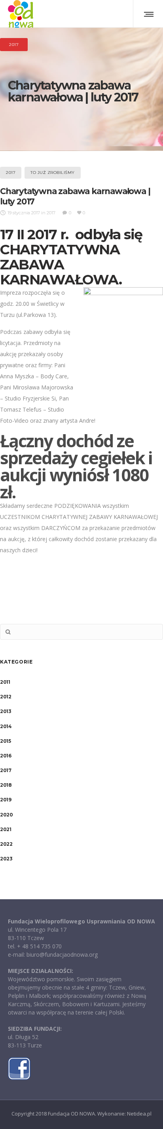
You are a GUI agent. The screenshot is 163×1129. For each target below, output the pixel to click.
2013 (5, 711)
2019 (5, 800)
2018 (5, 785)
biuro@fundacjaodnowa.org (62, 954)
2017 (5, 770)
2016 (5, 756)
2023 (6, 859)
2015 (5, 741)
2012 (5, 697)
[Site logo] (20, 14)
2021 (5, 829)
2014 (5, 726)
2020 (6, 815)
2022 (6, 844)
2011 (5, 682)
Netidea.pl (139, 1113)
